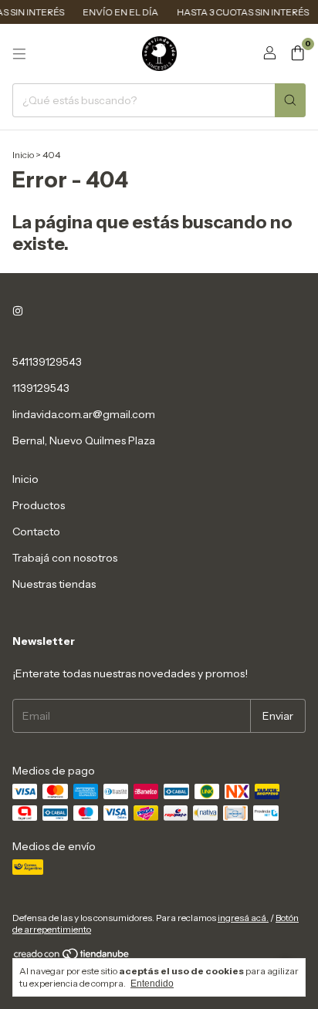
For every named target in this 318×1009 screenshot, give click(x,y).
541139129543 (47, 362)
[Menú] (19, 54)
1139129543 (40, 388)
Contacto (36, 531)
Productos (38, 505)
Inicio (23, 154)
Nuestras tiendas (54, 584)
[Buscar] (290, 100)
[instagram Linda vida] (17, 311)
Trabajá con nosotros (64, 558)
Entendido (152, 983)
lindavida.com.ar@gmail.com (83, 414)
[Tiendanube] (72, 957)
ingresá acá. (243, 917)
